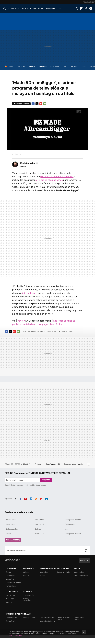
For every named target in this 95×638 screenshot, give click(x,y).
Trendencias (10, 595)
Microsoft (22, 66)
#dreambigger (29, 293)
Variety (21, 320)
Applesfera (10, 579)
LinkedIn (46, 498)
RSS (36, 498)
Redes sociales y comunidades (43, 331)
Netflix (8, 534)
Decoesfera (10, 599)
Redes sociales (66, 331)
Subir (82, 561)
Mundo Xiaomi (11, 586)
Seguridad (39, 524)
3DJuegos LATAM (29, 618)
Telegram (90, 8)
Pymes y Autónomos (27, 600)
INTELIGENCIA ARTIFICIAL (32, 8)
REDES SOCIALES (53, 8)
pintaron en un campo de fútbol (56, 176)
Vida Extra (26, 576)
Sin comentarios (22, 104)
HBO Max (73, 66)
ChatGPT (11, 66)
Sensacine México (47, 618)
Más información (15, 636)
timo (66, 529)
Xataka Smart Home (13, 582)
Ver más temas (13, 540)
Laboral (38, 529)
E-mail (44, 103)
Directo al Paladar (63, 572)
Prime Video (54, 66)
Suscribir (46, 480)
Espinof (43, 576)
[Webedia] (89, 1)
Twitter (76, 8)
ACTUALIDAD (13, 8)
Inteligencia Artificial (73, 534)
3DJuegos (26, 572)
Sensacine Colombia (47, 621)
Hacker (83, 66)
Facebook (85, 8)
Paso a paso (10, 519)
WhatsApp (39, 534)
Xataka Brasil (10, 621)
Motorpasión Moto (81, 576)
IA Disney (38, 464)
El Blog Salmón (28, 595)
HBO (64, 66)
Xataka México (11, 618)
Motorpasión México (79, 619)
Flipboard (81, 8)
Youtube (26, 498)
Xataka (8, 572)
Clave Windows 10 (53, 464)
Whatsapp (43, 66)
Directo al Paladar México (63, 619)
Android (32, 66)
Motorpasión (79, 572)
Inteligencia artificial (73, 519)
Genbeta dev (70, 524)
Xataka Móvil (10, 576)
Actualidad (39, 519)
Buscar (86, 550)
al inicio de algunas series (49, 180)
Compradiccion (11, 602)
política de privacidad (38, 485)
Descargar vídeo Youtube (73, 464)
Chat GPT (27, 464)
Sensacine (44, 572)
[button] (28, 163)
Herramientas (11, 524)
